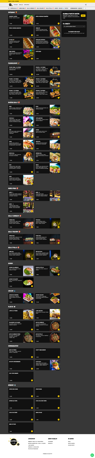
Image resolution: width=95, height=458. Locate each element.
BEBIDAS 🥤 (81, 8)
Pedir (69, 441)
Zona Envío (26, 4)
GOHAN (56, 8)
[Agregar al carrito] (32, 23)
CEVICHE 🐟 (61, 8)
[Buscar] (9, 8)
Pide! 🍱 (21, 4)
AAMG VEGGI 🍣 (22, 8)
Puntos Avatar (71, 443)
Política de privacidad (33, 448)
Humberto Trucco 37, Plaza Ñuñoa (35, 441)
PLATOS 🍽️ (67, 8)
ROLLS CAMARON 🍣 (31, 8)
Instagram (50, 441)
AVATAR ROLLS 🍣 (14, 8)
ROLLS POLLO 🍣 (50, 8)
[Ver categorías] (85, 8)
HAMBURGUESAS (73, 8)
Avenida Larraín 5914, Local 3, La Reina (36, 443)
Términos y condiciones (33, 446)
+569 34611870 (31, 445)
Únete (83, 15)
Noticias (16, 4)
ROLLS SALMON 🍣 (41, 8)
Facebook (50, 443)
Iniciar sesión (71, 445)
